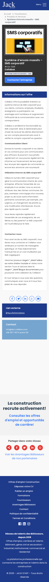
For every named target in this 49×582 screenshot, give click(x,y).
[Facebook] (20, 524)
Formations (24, 495)
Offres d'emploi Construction (23, 482)
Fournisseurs (21, 14)
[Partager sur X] (24, 447)
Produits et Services (16, 16)
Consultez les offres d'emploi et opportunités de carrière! (24, 420)
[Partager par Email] (38, 298)
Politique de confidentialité (24, 513)
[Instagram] (29, 524)
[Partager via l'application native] (8, 447)
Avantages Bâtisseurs (24, 504)
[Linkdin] (24, 524)
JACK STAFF (22, 573)
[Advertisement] (24, 366)
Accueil (7, 14)
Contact (23, 509)
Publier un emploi (24, 491)
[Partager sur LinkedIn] (25, 298)
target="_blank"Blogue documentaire (22, 269)
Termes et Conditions (23, 518)
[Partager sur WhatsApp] (31, 298)
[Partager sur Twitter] (18, 298)
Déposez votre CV (23, 486)
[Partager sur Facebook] (12, 298)
